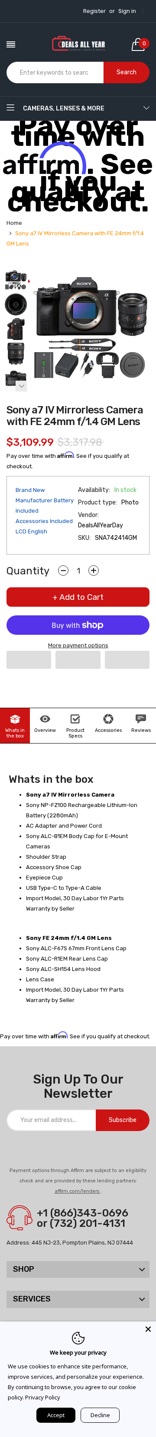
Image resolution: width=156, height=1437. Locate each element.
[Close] (148, 1329)
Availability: (94, 490)
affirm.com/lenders (78, 1191)
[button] (28, 660)
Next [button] (21, 386)
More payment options (78, 645)
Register (94, 11)
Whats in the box (15, 733)
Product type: (97, 502)
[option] (15, 280)
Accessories (108, 730)
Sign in (127, 11)
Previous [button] (10, 386)
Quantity (27, 571)
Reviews (141, 730)
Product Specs (75, 733)
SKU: (84, 538)
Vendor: (88, 515)
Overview (45, 730)
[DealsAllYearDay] (78, 44)
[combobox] (55, 72)
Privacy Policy (42, 1397)
